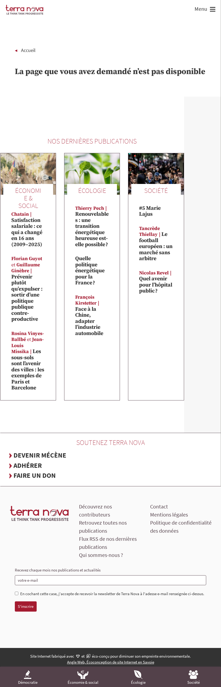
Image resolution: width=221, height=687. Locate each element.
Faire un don (34, 475)
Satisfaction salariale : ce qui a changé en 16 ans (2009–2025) (26, 226)
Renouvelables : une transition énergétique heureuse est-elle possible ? (92, 226)
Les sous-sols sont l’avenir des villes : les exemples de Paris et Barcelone (27, 361)
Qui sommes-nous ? (101, 555)
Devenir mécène (39, 455)
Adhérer (27, 465)
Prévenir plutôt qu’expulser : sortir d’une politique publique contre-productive (27, 289)
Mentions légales (169, 514)
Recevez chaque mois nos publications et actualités (58, 570)
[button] (212, 10)
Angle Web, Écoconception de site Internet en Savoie (110, 662)
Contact (159, 506)
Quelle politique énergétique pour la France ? (90, 270)
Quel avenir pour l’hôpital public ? (155, 282)
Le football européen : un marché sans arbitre (155, 243)
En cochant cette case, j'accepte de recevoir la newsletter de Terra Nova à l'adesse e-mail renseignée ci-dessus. (112, 593)
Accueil (28, 50)
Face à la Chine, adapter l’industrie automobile (89, 315)
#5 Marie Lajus (150, 211)
